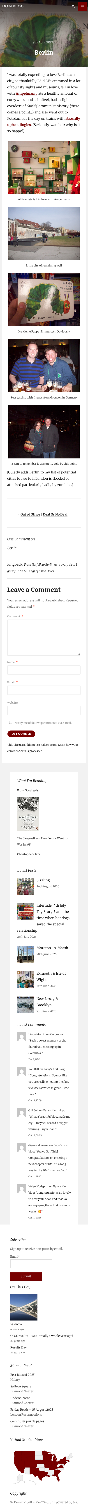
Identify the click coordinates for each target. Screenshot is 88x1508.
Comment (15, 616)
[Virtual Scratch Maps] (44, 1486)
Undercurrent (20, 1398)
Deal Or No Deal (55, 514)
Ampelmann (26, 93)
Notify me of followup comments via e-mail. (43, 722)
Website (12, 702)
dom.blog (12, 6)
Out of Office (30, 514)
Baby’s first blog (54, 1069)
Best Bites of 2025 (22, 1374)
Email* (15, 1257)
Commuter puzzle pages (27, 1421)
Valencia (16, 1324)
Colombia (56, 1034)
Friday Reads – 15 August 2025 (31, 1409)
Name (12, 662)
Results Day (18, 1347)
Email (12, 682)
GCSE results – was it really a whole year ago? (41, 1336)
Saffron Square (20, 1386)
